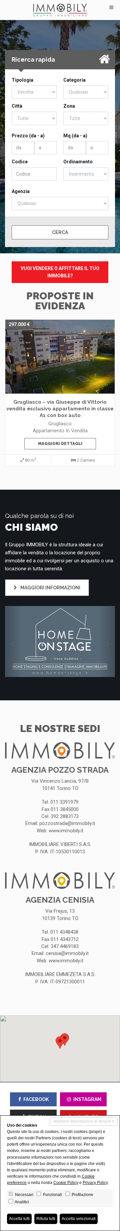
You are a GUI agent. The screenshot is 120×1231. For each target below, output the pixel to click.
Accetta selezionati (79, 1218)
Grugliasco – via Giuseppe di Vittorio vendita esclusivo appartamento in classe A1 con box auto (60, 408)
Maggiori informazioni (49, 587)
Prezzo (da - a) (28, 135)
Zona (69, 106)
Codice (20, 161)
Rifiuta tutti (45, 1218)
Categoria (74, 80)
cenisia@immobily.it (67, 953)
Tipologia (22, 80)
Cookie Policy (65, 1182)
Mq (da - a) (75, 135)
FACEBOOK (36, 1099)
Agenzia (21, 191)
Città (17, 106)
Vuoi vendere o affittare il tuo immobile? (60, 272)
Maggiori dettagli (60, 443)
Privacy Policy (95, 1182)
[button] (13, 641)
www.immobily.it (66, 831)
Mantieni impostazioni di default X (83, 1121)
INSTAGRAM (87, 1099)
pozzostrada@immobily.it (67, 823)
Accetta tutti (19, 1218)
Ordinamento (78, 161)
